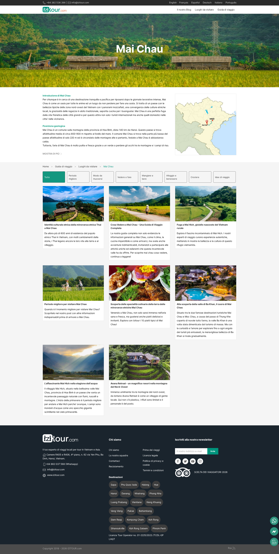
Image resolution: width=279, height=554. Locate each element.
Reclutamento (116, 466)
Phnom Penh (159, 528)
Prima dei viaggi (151, 450)
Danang (126, 493)
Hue (156, 484)
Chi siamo (114, 450)
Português (230, 2)
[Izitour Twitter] (185, 461)
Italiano (218, 2)
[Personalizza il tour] (274, 542)
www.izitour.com (55, 475)
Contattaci (114, 461)
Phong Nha (155, 493)
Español (195, 2)
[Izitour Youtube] (193, 461)
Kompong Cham (135, 519)
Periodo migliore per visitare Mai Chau (65, 304)
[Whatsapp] (274, 521)
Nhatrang (140, 493)
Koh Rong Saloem (138, 528)
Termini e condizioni (153, 470)
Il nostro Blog (184, 9)
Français (183, 2)
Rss (230, 548)
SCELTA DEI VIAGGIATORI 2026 (208, 472)
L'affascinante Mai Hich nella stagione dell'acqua (71, 383)
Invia (213, 451)
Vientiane (137, 502)
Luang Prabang (119, 502)
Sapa (113, 484)
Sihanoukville (117, 528)
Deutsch (207, 2)
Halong (145, 484)
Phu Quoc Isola (129, 484)
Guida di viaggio (225, 9)
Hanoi (114, 493)
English (173, 2)
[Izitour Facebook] (178, 461)
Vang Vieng (117, 511)
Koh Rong (154, 519)
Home (46, 166)
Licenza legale (150, 455)
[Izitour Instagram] (200, 461)
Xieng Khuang (153, 502)
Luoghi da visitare (204, 9)
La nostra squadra (118, 455)
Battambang (145, 511)
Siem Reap (116, 519)
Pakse (131, 511)
